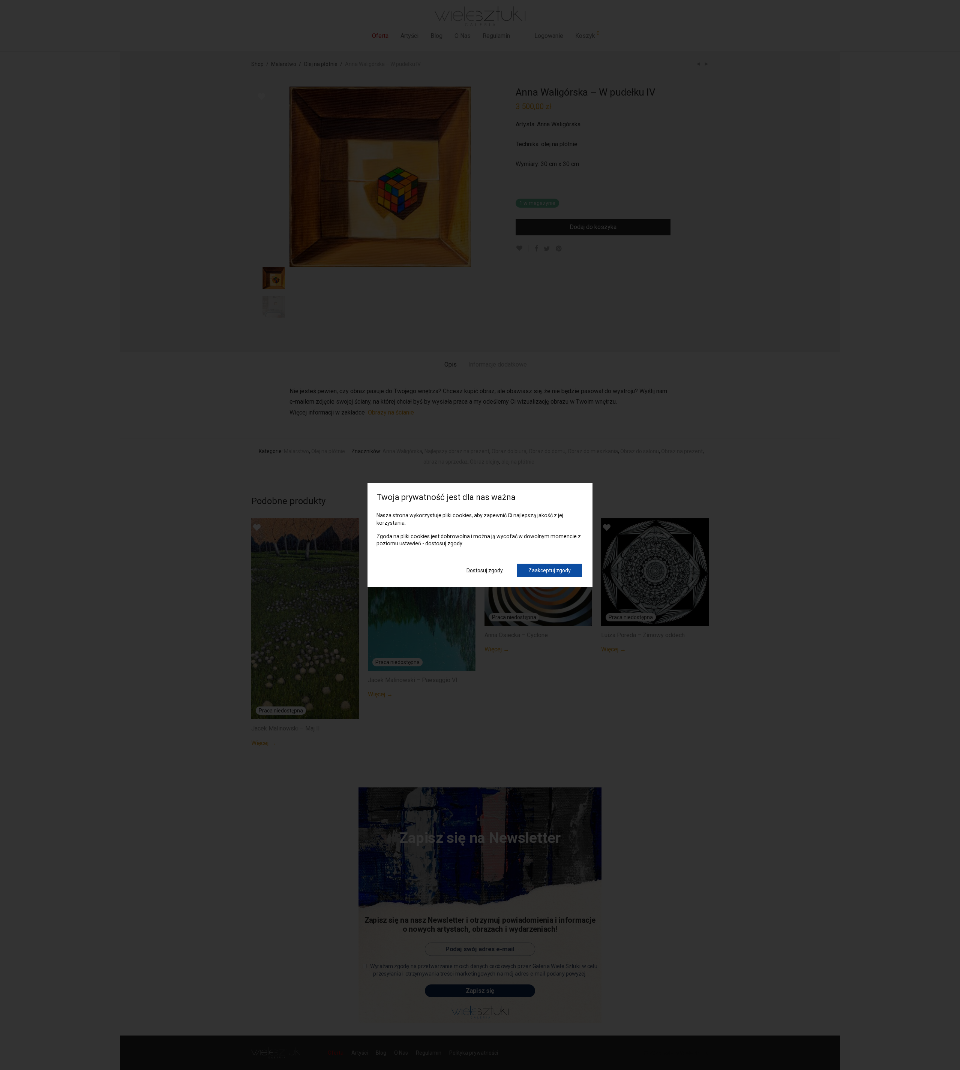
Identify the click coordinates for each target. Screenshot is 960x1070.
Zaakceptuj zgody (549, 570)
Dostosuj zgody (484, 570)
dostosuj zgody (443, 543)
